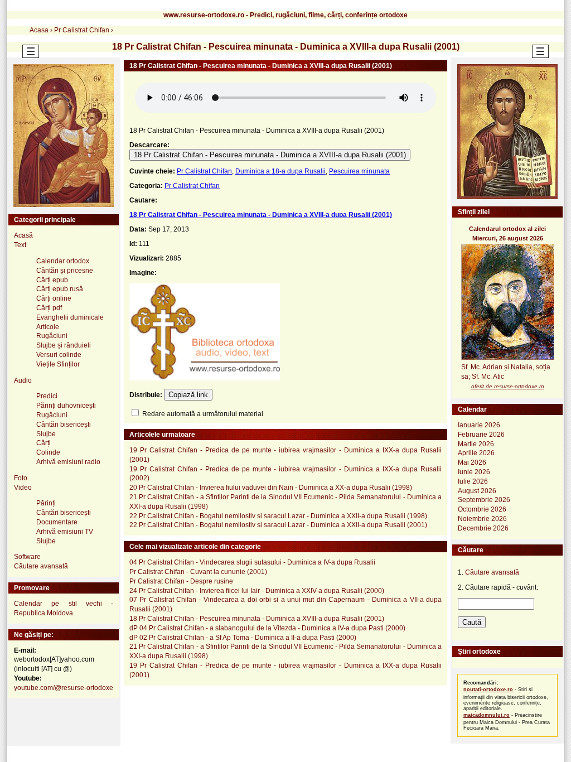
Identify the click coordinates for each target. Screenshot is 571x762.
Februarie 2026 (481, 434)
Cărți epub (52, 280)
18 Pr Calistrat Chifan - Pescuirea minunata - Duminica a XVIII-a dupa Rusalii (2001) (270, 155)
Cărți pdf (49, 308)
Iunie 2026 (474, 472)
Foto (20, 478)
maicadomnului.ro (486, 715)
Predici (46, 396)
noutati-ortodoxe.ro (488, 689)
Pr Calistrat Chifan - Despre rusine (181, 581)
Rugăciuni (51, 336)
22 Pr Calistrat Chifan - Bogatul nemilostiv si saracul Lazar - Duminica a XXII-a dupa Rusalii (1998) (278, 516)
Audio (23, 380)
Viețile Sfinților (58, 364)
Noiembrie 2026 (482, 519)
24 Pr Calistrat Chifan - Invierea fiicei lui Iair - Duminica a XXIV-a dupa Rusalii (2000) (256, 591)
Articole (47, 327)
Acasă (23, 235)
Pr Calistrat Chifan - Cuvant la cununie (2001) (198, 572)
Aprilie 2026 (476, 453)
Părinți (46, 503)
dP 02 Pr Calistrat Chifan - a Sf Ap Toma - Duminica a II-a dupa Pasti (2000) (242, 638)
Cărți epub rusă (59, 289)
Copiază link (188, 394)
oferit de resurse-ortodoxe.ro (507, 386)
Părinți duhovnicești (66, 405)
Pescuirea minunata (359, 171)
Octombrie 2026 (482, 509)
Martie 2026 (476, 444)
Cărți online (53, 298)
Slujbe (46, 434)
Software (27, 557)
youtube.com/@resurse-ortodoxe (63, 688)
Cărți (43, 443)
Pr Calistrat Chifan (204, 171)
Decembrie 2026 (483, 528)
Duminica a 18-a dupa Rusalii (280, 171)
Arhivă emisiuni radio (68, 462)
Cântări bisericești (63, 424)
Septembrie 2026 (484, 500)
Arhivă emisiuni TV (64, 532)
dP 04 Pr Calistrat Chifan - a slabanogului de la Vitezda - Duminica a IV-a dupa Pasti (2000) (267, 628)
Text (20, 245)
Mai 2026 (472, 462)
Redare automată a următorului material (202, 414)
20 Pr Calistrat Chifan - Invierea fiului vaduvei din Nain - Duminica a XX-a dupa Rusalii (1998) (270, 487)
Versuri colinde (58, 355)
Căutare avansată (41, 566)
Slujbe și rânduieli (63, 345)
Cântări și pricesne (64, 270)
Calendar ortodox (62, 261)
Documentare (57, 522)
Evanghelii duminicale (70, 317)
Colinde (48, 452)
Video (23, 487)
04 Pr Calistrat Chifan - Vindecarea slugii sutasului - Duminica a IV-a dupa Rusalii (252, 562)
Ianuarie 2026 (479, 425)
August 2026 (477, 491)
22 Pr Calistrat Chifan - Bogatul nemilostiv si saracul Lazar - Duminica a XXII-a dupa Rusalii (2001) (278, 525)
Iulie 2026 (473, 481)
